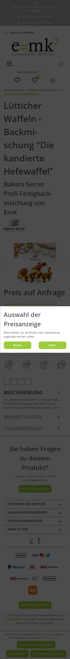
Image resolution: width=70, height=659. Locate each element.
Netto (52, 345)
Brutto (17, 345)
